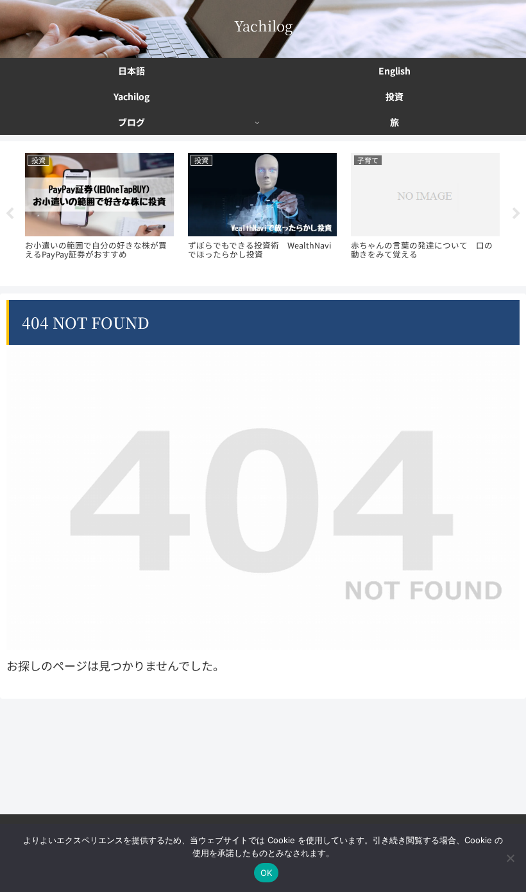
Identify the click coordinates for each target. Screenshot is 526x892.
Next (516, 213)
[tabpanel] (99, 211)
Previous (9, 213)
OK (266, 873)
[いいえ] (510, 858)
